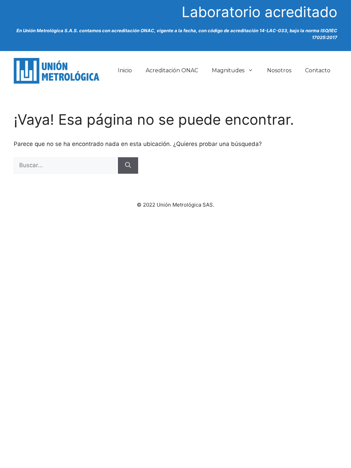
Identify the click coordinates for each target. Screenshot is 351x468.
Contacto (317, 70)
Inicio (125, 70)
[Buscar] (128, 165)
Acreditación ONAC (172, 70)
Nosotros (279, 70)
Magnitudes (228, 70)
